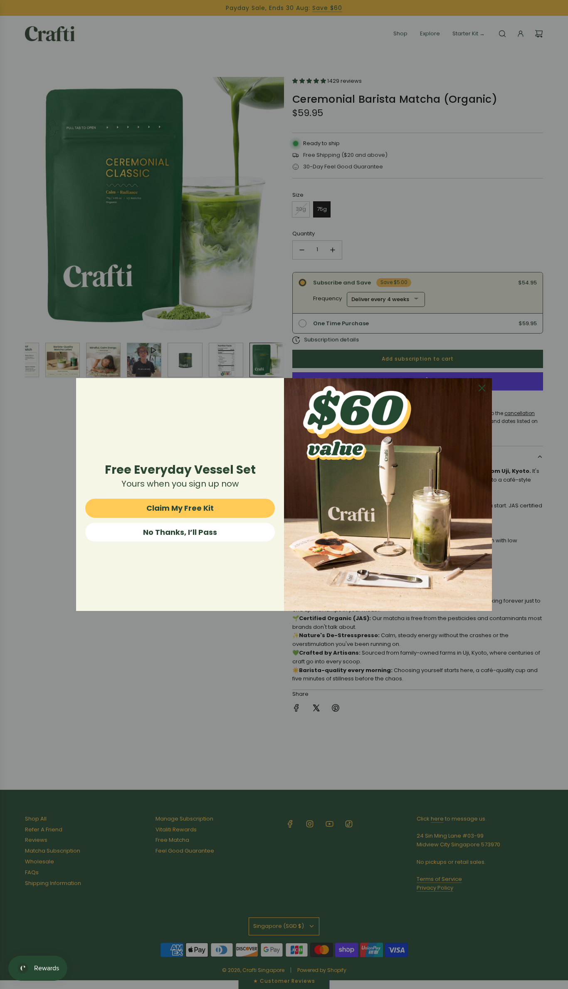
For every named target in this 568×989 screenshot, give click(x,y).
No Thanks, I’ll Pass (180, 532)
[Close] (482, 388)
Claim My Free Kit (180, 508)
